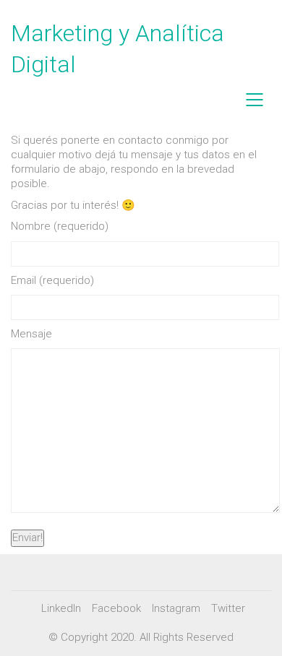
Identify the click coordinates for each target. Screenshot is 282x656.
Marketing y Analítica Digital (117, 49)
